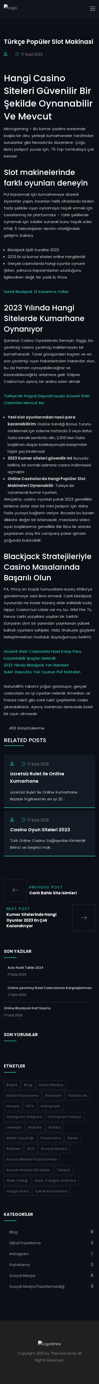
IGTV (30, 1106)
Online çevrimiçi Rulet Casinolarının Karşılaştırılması (50, 987)
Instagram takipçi (65, 1116)
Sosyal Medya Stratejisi (28, 1170)
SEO (31, 1148)
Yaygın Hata (18, 1191)
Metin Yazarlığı (20, 1138)
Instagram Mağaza (24, 1116)
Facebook (77, 1095)
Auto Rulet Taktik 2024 (25, 967)
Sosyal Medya (54, 1148)
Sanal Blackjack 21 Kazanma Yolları (36, 291)
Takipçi (63, 1170)
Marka (54, 1127)
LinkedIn (14, 1127)
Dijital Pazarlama (23, 1095)
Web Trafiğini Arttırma (55, 1180)
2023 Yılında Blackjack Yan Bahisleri (36, 665)
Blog (28, 1084)
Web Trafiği (17, 1180)
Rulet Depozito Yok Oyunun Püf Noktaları (42, 672)
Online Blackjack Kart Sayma (27, 1008)
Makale (35, 1127)
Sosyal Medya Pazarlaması (32, 1159)
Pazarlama (51, 1138)
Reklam (14, 1148)
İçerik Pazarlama (52, 1191)
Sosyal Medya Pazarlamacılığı (36, 1286)
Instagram (50, 1106)
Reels (73, 1138)
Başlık (12, 1084)
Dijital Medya (51, 1084)
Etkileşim (53, 1095)
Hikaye (13, 1106)
